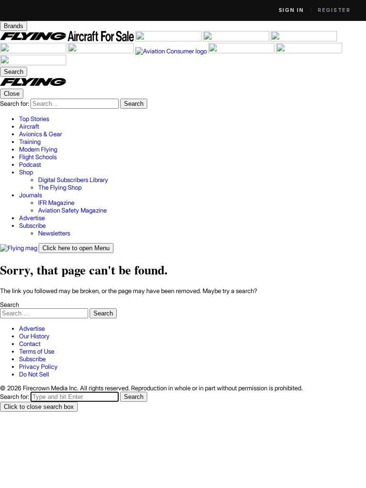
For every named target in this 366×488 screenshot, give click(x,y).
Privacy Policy (38, 366)
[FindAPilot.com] (309, 51)
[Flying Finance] (242, 51)
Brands (13, 26)
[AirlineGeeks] (169, 39)
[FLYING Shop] (33, 63)
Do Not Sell (34, 374)
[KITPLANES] (34, 51)
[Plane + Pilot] (101, 51)
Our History (34, 336)
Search (9, 304)
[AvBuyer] (304, 39)
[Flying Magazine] (34, 39)
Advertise (32, 328)
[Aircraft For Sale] (101, 39)
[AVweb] (237, 39)
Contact (30, 343)
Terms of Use (36, 351)
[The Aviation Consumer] (171, 51)
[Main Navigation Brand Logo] (33, 85)
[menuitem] (192, 118)
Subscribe (32, 359)
